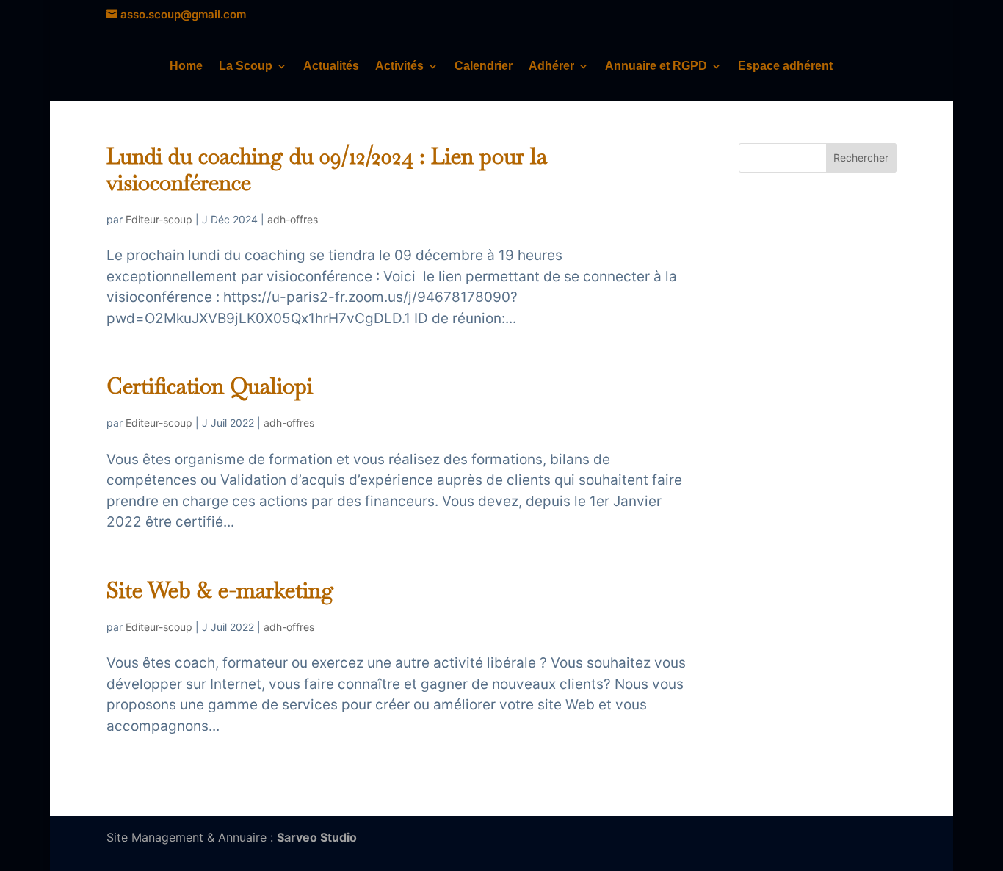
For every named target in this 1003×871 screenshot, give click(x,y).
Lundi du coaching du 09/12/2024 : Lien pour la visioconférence (326, 169)
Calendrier (484, 66)
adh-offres (292, 219)
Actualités (331, 66)
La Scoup (245, 66)
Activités (399, 66)
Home (186, 66)
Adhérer (551, 66)
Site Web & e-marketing (220, 590)
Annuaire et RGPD (656, 66)
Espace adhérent (785, 66)
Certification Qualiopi (209, 386)
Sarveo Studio (317, 837)
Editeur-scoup (159, 219)
